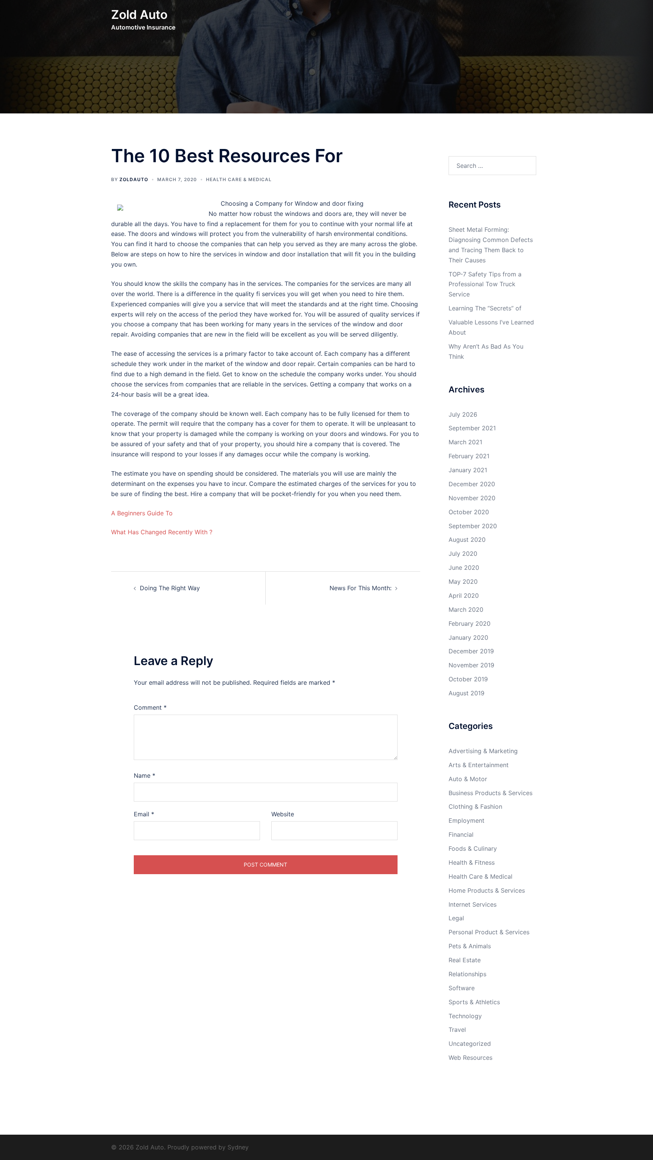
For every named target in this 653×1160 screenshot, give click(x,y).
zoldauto (133, 179)
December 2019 (471, 651)
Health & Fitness (472, 862)
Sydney (238, 1147)
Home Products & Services (487, 890)
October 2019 (468, 679)
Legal (456, 918)
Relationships (467, 974)
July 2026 (463, 414)
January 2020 (468, 637)
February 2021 (469, 456)
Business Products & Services (490, 793)
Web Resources (470, 1057)
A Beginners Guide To (142, 513)
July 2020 (463, 553)
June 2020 (464, 567)
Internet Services (473, 904)
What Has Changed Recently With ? (161, 532)
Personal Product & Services (489, 932)
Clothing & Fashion (475, 806)
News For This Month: (360, 588)
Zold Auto (139, 14)
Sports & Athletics (474, 1002)
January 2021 (468, 470)
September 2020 (473, 526)
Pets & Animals (470, 946)
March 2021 (465, 442)
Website (282, 814)
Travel (457, 1029)
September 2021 (472, 428)
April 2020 (464, 595)
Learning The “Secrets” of (485, 308)
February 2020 (470, 623)
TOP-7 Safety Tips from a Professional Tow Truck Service (485, 284)
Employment (466, 820)
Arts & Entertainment (479, 765)
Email (144, 814)
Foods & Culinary (473, 848)
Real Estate (465, 960)
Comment (150, 707)
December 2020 (472, 484)
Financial (461, 834)
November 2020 (472, 498)
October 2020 (469, 512)
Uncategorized (470, 1043)
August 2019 (466, 693)
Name (144, 775)
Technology (465, 1016)
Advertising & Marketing (483, 751)
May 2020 (463, 581)
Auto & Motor (468, 779)
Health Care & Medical (239, 179)
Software (462, 988)
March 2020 (466, 609)
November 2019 (471, 665)
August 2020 (467, 539)
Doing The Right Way (170, 588)
